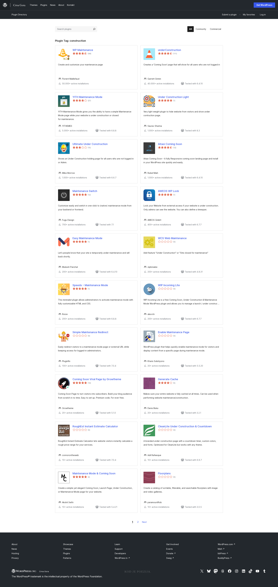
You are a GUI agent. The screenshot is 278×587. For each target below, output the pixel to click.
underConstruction (169, 49)
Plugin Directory (19, 14)
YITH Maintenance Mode (87, 97)
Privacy (15, 558)
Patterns (67, 558)
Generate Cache (168, 379)
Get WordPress (264, 5)
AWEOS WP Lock (168, 191)
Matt (221, 549)
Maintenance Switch (85, 191)
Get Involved (172, 544)
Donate (171, 553)
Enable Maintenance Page (173, 332)
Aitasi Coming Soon (170, 144)
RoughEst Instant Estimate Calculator (95, 426)
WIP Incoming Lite (169, 285)
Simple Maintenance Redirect (90, 332)
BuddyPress (225, 558)
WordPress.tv (122, 558)
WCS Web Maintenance (172, 238)
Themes (67, 549)
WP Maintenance (83, 49)
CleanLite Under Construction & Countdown (185, 426)
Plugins (66, 553)
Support (118, 549)
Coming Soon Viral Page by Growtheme (97, 379)
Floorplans (164, 473)
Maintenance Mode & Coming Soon (94, 473)
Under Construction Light (173, 97)
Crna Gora (44, 571)
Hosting (15, 553)
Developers (120, 553)
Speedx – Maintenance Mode (90, 285)
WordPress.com (226, 544)
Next (144, 522)
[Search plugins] (94, 29)
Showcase (68, 544)
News (14, 549)
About (14, 544)
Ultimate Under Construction (90, 144)
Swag (170, 558)
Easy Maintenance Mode (87, 238)
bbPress (223, 553)
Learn (117, 544)
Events (169, 549)
